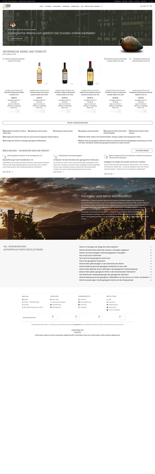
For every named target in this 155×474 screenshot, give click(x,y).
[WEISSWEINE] (39, 131)
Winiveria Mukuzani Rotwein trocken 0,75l (14, 93)
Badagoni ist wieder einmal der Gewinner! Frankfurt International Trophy (125, 162)
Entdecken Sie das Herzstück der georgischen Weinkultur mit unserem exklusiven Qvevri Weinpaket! (76, 160)
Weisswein (57, 6)
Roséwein (65, 6)
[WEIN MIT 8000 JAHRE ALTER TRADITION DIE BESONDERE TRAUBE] (115, 137)
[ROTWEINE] (14, 132)
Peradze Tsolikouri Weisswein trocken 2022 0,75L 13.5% (65, 93)
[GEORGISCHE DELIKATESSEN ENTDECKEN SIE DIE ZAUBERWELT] (40, 141)
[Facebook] (149, 1)
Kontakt (137, 1)
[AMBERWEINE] (65, 131)
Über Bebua (117, 1)
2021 (148, 90)
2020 (47, 90)
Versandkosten (15, 104)
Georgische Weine (10, 90)
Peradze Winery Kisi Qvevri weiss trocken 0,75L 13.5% (39, 93)
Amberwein (75, 6)
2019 (21, 90)
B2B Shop (143, 1)
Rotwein (48, 6)
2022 (72, 90)
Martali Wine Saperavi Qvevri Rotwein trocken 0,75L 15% (90, 93)
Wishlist (131, 1)
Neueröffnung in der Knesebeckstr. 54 (18, 160)
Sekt (82, 6)
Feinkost (97, 6)
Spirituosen (89, 6)
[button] (17, 111)
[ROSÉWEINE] (90, 131)
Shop (41, 6)
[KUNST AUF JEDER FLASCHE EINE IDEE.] (115, 142)
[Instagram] (151, 1)
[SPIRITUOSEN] (140, 132)
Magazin (124, 1)
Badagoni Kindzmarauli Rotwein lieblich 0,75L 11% (141, 93)
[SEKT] (115, 132)
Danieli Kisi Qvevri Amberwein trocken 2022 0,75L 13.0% (115, 93)
